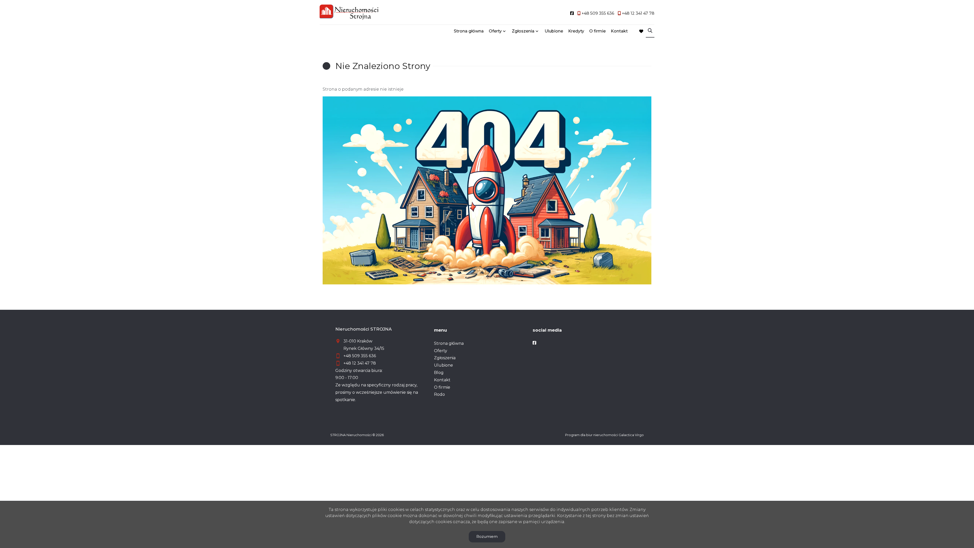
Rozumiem (487, 536)
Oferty (495, 31)
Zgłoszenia (445, 357)
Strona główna (469, 31)
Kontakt (619, 31)
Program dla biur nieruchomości (592, 435)
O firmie (597, 31)
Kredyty (576, 31)
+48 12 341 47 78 (359, 363)
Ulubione (554, 31)
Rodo (439, 394)
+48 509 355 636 (359, 355)
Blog (439, 372)
